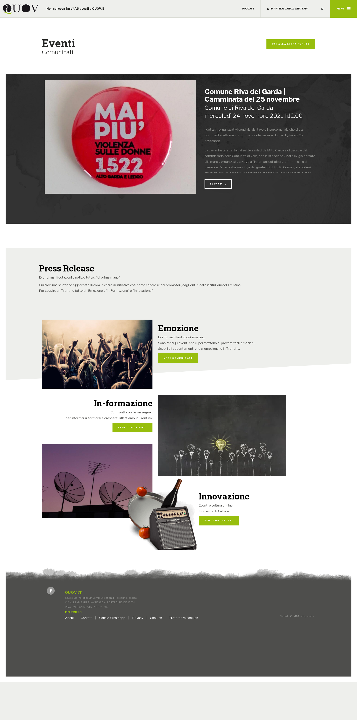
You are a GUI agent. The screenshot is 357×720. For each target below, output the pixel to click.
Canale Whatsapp (112, 618)
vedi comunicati (178, 358)
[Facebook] (51, 592)
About (69, 618)
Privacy (137, 618)
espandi (217, 183)
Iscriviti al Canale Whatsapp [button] (289, 8)
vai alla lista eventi (291, 44)
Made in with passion (297, 616)
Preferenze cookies (183, 618)
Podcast (248, 8)
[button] (322, 9)
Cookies (156, 618)
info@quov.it (73, 611)
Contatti (86, 618)
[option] (120, 140)
